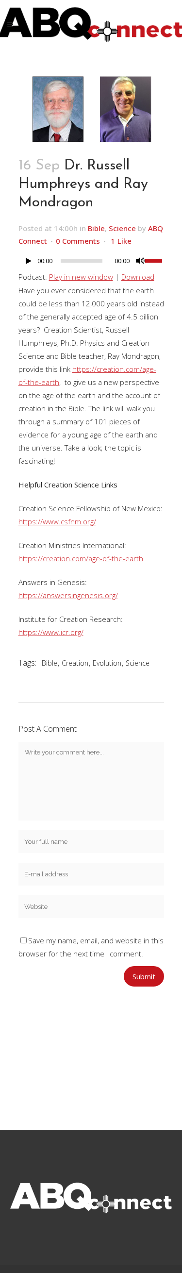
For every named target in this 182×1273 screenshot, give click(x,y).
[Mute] (140, 261)
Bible (96, 228)
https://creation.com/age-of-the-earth (80, 558)
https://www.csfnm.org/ (57, 521)
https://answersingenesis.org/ (68, 595)
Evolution (107, 663)
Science (122, 228)
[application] (91, 263)
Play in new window (81, 277)
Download (137, 277)
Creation (75, 663)
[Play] (29, 261)
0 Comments (78, 241)
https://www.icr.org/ (50, 632)
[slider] (154, 259)
